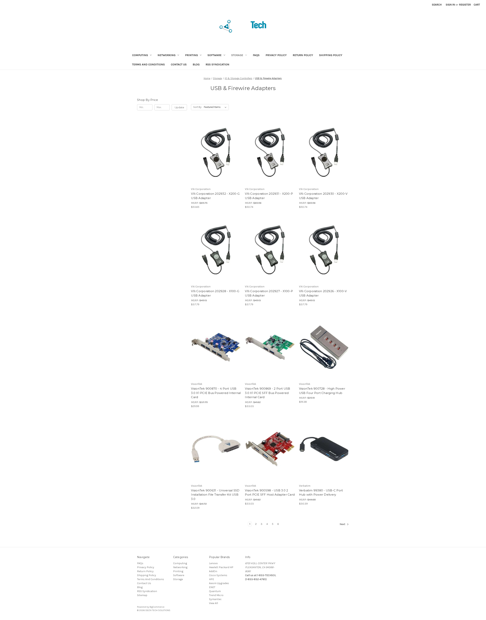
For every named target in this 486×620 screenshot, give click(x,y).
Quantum (215, 591)
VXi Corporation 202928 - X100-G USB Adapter (215, 293)
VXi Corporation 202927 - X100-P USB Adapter (269, 293)
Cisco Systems (218, 575)
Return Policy (303, 55)
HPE (211, 579)
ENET (212, 587)
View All (213, 603)
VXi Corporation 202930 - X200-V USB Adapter (323, 196)
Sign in (450, 4)
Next (343, 524)
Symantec (215, 599)
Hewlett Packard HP (221, 567)
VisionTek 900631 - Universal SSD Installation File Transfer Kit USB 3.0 (215, 495)
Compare (214, 152)
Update (179, 107)
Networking (166, 55)
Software (214, 55)
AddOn (213, 571)
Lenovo (213, 563)
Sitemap (142, 595)
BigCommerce (157, 607)
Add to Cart (216, 159)
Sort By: (197, 107)
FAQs (256, 55)
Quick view (215, 145)
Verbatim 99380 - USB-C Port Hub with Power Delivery (321, 493)
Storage (237, 55)
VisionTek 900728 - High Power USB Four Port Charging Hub (322, 391)
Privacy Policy (276, 55)
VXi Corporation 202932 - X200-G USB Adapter (215, 196)
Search (437, 4)
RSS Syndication (217, 64)
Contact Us (179, 64)
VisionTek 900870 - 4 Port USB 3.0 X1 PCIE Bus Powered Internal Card (216, 393)
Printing (191, 55)
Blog (196, 64)
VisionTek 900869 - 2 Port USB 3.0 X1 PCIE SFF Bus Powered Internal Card (267, 393)
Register (465, 4)
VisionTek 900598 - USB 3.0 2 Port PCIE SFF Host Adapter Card (270, 493)
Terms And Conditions (148, 64)
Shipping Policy (330, 55)
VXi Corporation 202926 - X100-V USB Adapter (323, 293)
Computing (140, 55)
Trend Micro (216, 595)
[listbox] (216, 107)
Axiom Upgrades (219, 583)
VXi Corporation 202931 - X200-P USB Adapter (269, 196)
